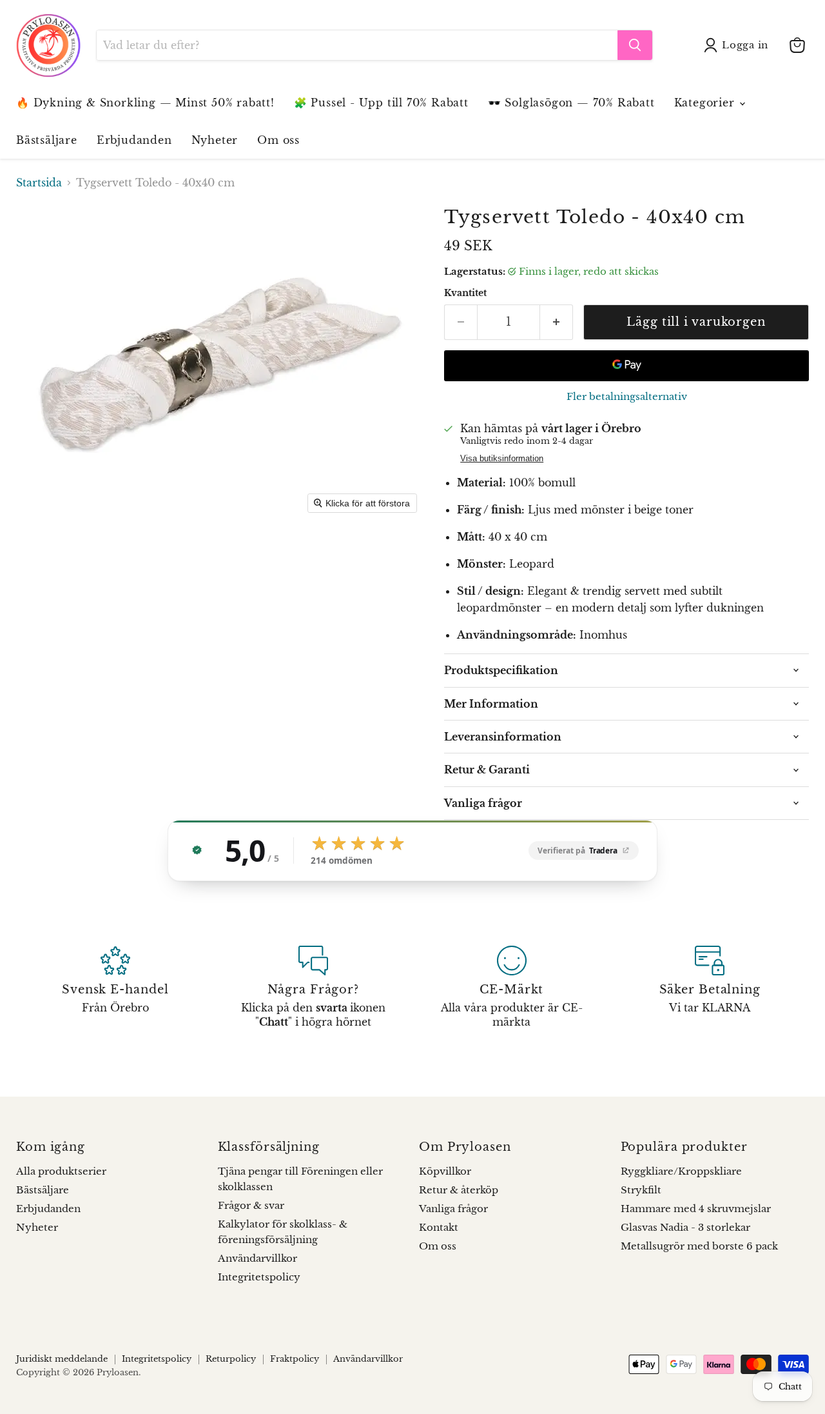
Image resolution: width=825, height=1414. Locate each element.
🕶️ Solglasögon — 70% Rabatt (571, 102)
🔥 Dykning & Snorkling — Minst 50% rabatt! (145, 102)
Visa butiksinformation (501, 458)
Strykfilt (641, 1190)
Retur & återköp (458, 1190)
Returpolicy (231, 1358)
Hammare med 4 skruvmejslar (696, 1208)
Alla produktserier (61, 1171)
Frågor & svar (251, 1205)
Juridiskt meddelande (62, 1358)
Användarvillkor (257, 1258)
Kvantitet (465, 293)
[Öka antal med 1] (556, 322)
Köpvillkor (445, 1171)
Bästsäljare (46, 140)
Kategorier (706, 102)
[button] (738, 45)
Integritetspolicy (259, 1277)
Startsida (39, 182)
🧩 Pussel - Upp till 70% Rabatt (381, 102)
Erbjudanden (134, 140)
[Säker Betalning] (710, 988)
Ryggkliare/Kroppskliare (681, 1171)
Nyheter (214, 140)
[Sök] (634, 45)
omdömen (342, 861)
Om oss (278, 140)
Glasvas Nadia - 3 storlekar (685, 1227)
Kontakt (438, 1227)
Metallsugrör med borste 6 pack (699, 1246)
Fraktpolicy (294, 1358)
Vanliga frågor (453, 1208)
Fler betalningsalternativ (627, 396)
